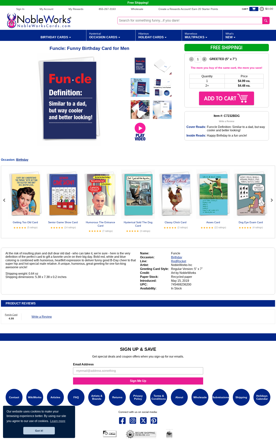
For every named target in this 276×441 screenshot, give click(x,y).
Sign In (20, 9)
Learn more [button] (57, 421)
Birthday (22, 159)
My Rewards (76, 9)
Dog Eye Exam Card (251, 222)
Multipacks (194, 35)
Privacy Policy (138, 397)
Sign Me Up (138, 380)
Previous (6, 200)
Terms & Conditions (159, 397)
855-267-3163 (107, 9)
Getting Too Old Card (25, 222)
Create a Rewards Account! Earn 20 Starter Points (188, 9)
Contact (14, 397)
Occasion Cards (103, 35)
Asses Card (213, 222)
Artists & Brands (96, 397)
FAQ (76, 397)
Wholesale (137, 9)
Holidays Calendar (262, 397)
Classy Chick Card (175, 222)
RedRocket (178, 261)
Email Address (83, 364)
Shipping (241, 397)
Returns (117, 397)
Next (270, 200)
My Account (46, 9)
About (179, 397)
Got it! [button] (39, 430)
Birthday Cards (54, 37)
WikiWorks (34, 397)
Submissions (220, 397)
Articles (55, 397)
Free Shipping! (138, 2)
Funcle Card (11, 314)
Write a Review (226, 121)
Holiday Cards (151, 35)
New (229, 35)
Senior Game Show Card (63, 222)
